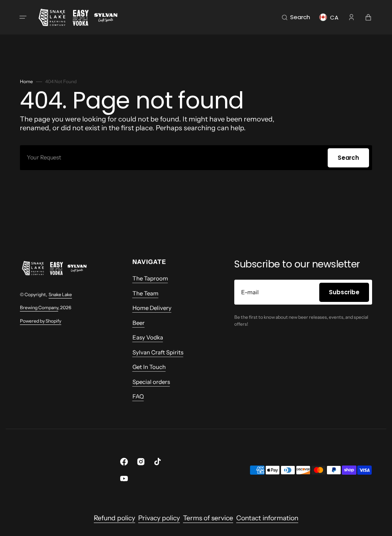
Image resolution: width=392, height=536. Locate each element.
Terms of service (208, 518)
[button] (23, 17)
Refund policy (114, 518)
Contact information (267, 518)
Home (26, 81)
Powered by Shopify (40, 321)
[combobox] (196, 157)
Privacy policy (159, 518)
